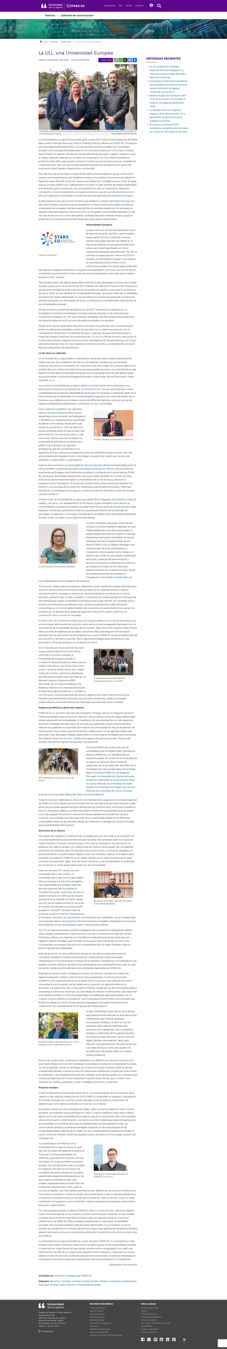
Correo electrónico (97, 1308)
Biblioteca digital (97, 1320)
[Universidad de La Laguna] (76, 6)
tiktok (174, 1338)
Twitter (150, 1338)
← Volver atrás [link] (106, 60)
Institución (66, 42)
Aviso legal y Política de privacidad (155, 1323)
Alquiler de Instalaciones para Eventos (106, 1335)
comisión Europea (80, 1281)
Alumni (144, 1311)
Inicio (41, 41)
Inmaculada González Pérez (122, 1281)
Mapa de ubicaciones (99, 1332)
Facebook (144, 1338)
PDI (120, 5)
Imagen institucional (150, 1329)
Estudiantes (109, 5)
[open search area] (159, 6)
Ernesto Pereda (99, 1281)
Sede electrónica (97, 1317)
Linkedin (168, 1338)
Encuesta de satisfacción (151, 1317)
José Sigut (44, 1285)
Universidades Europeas (88, 1285)
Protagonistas (73, 1275)
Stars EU (71, 1285)
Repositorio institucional (100, 1329)
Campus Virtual (96, 1311)
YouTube (162, 1338)
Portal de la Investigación (100, 1323)
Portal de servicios (97, 1314)
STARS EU (86, 1275)
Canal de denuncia (149, 1332)
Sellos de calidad (148, 1320)
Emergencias (47, 1331)
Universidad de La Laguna (51, 1306)
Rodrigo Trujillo (58, 1285)
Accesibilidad (146, 1326)
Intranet (139, 5)
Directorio (94, 1326)
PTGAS (128, 5)
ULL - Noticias (51, 42)
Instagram (156, 1338)
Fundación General (149, 1314)
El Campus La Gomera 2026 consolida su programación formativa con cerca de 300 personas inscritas (169, 128)
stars (58, 1340)
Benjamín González (60, 1281)
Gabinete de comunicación (77, 15)
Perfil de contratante (150, 1308)
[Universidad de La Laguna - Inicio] (52, 6)
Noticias (50, 15)
